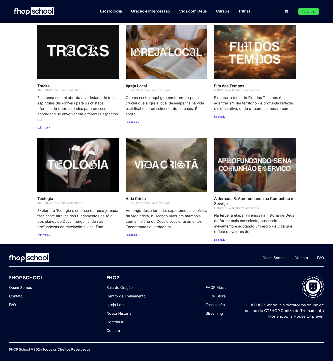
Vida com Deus (193, 11)
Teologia (45, 198)
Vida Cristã (136, 198)
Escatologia (111, 11)
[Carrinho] (286, 11)
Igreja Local (136, 86)
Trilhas (244, 11)
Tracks (43, 86)
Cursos (222, 11)
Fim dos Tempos (229, 86)
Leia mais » (44, 127)
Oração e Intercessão (150, 11)
